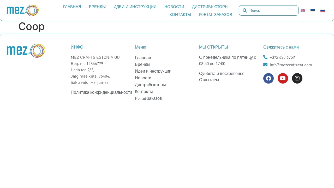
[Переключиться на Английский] (303, 10)
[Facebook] (268, 78)
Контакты (180, 14)
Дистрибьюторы (210, 6)
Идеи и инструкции (135, 6)
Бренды (97, 6)
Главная (72, 6)
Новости (174, 6)
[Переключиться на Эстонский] (313, 10)
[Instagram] (297, 78)
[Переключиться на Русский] (323, 10)
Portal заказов (215, 14)
